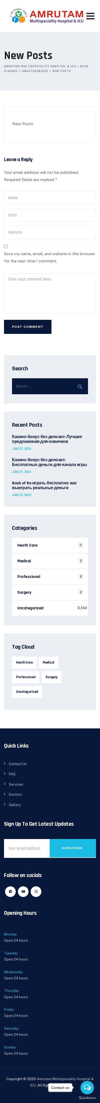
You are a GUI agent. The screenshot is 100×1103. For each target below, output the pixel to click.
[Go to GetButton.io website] (87, 1097)
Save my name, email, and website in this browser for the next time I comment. (49, 257)
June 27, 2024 (21, 449)
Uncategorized (30, 608)
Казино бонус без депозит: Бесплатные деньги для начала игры (49, 462)
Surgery (24, 592)
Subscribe (72, 848)
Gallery (15, 805)
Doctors (15, 794)
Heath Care (27, 545)
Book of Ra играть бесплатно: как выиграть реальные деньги (44, 485)
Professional (28, 577)
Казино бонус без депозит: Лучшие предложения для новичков (47, 439)
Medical (24, 561)
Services (16, 784)
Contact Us (18, 764)
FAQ (12, 774)
